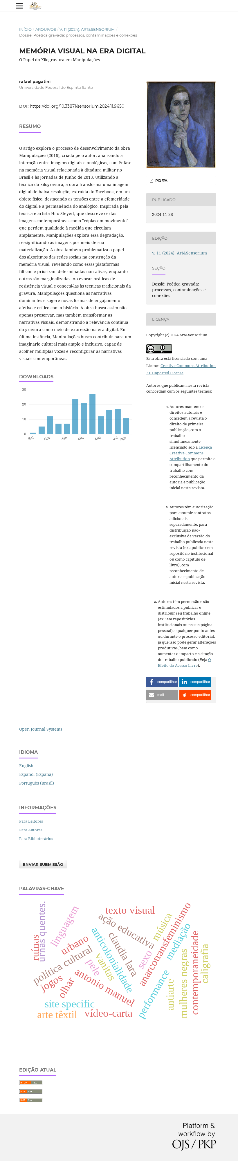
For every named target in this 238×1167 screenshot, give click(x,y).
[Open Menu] (19, 6)
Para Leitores (31, 821)
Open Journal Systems (40, 729)
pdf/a (160, 180)
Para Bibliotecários (36, 838)
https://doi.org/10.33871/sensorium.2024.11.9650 (77, 106)
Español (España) (36, 774)
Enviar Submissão (43, 864)
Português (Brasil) (36, 783)
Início (25, 29)
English (26, 765)
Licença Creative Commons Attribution (191, 453)
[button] (162, 682)
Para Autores (30, 829)
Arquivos (45, 29)
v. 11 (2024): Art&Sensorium (87, 29)
